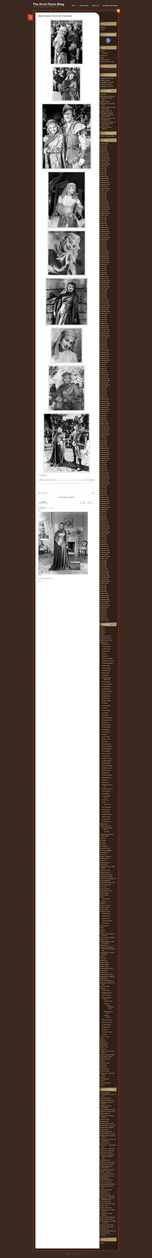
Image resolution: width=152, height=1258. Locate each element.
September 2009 (106, 556)
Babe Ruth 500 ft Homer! (108, 1100)
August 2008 (105, 583)
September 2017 (106, 360)
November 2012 (106, 479)
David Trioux (107, 693)
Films (48, 479)
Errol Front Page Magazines (109, 878)
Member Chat (105, 962)
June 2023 (104, 219)
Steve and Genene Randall (108, 1203)
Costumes (104, 854)
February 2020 (105, 301)
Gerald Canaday (108, 717)
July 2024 (104, 192)
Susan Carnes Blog (106, 1207)
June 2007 (104, 611)
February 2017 (105, 374)
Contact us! (104, 55)
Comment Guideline (107, 850)
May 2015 (104, 417)
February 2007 (105, 620)
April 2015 (104, 419)
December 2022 (106, 231)
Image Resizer (105, 945)
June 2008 (104, 587)
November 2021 (106, 258)
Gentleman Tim (105, 925)
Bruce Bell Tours (106, 1113)
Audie (105, 653)
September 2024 (106, 188)
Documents (104, 864)
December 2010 (106, 526)
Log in (103, 29)
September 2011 (106, 507)
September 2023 (106, 213)
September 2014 (106, 434)
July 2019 (104, 315)
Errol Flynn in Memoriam (108, 1150)
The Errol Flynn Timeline (108, 61)
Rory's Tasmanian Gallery (108, 1054)
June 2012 (104, 489)
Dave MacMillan (108, 691)
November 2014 (106, 430)
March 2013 (104, 470)
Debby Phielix (107, 696)
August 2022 (105, 239)
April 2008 (104, 591)
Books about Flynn (106, 826)
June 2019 (104, 317)
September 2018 (106, 336)
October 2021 (105, 260)
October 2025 (105, 162)
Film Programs (105, 893)
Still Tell (111, 78)
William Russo (107, 821)
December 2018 (106, 329)
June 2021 (104, 268)
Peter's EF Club (106, 1194)
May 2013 (104, 466)
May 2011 (104, 515)
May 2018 (104, 344)
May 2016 (104, 393)
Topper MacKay (108, 814)
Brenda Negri (107, 670)
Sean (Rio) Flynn (108, 920)
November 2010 (106, 528)
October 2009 (105, 554)
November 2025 (106, 160)
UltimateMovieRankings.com (109, 1231)
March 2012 (104, 495)
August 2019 (105, 313)
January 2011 (105, 524)
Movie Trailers (105, 966)
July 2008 (104, 585)
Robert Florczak (108, 775)
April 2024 (104, 199)
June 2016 (104, 391)
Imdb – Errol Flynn (106, 1172)
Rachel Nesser (107, 770)
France (107, 831)
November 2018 (106, 331)
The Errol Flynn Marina (107, 1219)
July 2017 (104, 364)
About (103, 51)
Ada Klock (106, 644)
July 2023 (104, 217)
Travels (103, 1077)
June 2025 (104, 170)
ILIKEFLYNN (107, 727)
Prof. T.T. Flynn (105, 1037)
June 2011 (104, 513)
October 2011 (105, 505)
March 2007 (104, 618)
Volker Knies (107, 819)
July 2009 (104, 560)
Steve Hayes (105, 1205)
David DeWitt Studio (107, 1131)
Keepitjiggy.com (106, 1178)
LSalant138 (106, 756)
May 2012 (104, 491)
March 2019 (104, 323)
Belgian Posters (108, 993)
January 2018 (105, 352)
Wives (103, 1081)
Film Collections (106, 888)
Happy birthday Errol (107, 111)
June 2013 (104, 464)
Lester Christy (107, 753)
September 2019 (106, 311)
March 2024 (104, 201)
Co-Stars (45, 479)
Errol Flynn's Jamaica (107, 876)
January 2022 (105, 254)
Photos (103, 988)
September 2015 (106, 409)
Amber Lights (107, 649)
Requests (104, 1049)
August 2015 (105, 411)
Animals (104, 632)
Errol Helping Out (106, 880)
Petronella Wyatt (108, 765)
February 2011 (105, 522)
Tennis (105, 1034)
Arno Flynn (106, 651)
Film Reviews (105, 895)
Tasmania (104, 1065)
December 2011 (105, 501)
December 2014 (106, 427)
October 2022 (105, 235)
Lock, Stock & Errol (107, 1182)
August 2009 (105, 558)
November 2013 (106, 454)
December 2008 (106, 575)
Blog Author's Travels (107, 640)
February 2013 (105, 473)
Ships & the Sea (106, 1059)
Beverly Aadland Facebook (108, 1109)
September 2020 (106, 287)
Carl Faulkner (107, 681)
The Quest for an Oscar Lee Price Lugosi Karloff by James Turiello (109, 123)
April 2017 (104, 370)
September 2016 (106, 385)
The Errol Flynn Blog (48, 4)
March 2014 (104, 446)
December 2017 (106, 354)
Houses (103, 929)
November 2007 (106, 601)
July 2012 (104, 487)
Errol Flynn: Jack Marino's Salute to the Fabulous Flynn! (108, 1156)
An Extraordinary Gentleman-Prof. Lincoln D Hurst (108, 1094)
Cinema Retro (105, 1121)
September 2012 (106, 483)
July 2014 (104, 438)
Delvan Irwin (107, 698)
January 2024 (105, 205)
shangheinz (42, 508)
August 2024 (105, 190)
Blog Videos (105, 824)
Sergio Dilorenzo (108, 788)
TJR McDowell (107, 807)
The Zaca (106, 800)
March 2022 (104, 250)
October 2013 (105, 456)
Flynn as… (104, 903)
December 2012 (106, 477)
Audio (103, 634)
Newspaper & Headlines (108, 974)
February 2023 (105, 227)
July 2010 (104, 536)
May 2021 (104, 270)
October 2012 (105, 481)
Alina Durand (107, 646)
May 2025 (104, 172)
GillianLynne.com (106, 1160)
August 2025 (105, 166)
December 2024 (106, 182)
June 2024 (104, 194)
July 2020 (104, 291)
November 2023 (106, 209)
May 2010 (104, 540)
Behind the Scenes (106, 638)
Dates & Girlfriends (106, 856)
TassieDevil (107, 793)
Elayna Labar (107, 710)
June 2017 (104, 366)
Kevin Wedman (107, 746)
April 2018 (104, 346)
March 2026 (104, 152)
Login (93, 492)
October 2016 (105, 383)
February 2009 (105, 571)
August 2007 (105, 607)
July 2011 (104, 511)
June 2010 (104, 538)
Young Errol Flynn (106, 1083)
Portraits (106, 1029)
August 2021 (105, 264)
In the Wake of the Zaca (108, 1176)
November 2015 (106, 405)
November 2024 (106, 184)
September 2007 (106, 605)
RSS (118, 11)
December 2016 (106, 378)
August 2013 (105, 460)
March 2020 (104, 299)
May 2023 (104, 221)
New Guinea (105, 972)
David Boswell (105, 1129)
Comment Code (105, 848)
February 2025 (105, 178)
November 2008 (106, 577)
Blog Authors (105, 642)
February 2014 (105, 448)
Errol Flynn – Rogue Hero (108, 1148)
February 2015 (105, 423)
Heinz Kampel (107, 724)
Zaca (103, 1085)
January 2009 (105, 573)
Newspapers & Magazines (108, 976)
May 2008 (104, 589)
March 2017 (104, 372)
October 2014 (105, 432)
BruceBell (106, 675)
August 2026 (105, 143)
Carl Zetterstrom (108, 684)
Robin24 (106, 780)
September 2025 (106, 164)
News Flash (107, 1027)
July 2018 (104, 340)
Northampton (105, 978)
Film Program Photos (107, 891)
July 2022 (104, 241)
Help (103, 57)
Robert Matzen (107, 777)
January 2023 (105, 229)
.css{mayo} (74, 1253)
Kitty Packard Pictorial (107, 1180)
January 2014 (105, 450)
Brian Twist (106, 673)
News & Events (105, 59)
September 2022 (106, 237)
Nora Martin (104, 1192)
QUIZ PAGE (105, 1043)
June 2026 (104, 145)
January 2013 (105, 475)
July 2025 (104, 168)
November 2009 (106, 552)
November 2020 (106, 282)
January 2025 (105, 180)
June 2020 (104, 293)
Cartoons (104, 840)
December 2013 (106, 452)
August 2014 (105, 436)
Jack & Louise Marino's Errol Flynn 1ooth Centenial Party (108, 949)
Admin (103, 630)
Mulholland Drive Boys (107, 968)
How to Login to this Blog (108, 937)
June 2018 (104, 342)
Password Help (105, 986)
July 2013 (104, 462)
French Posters (107, 1020)
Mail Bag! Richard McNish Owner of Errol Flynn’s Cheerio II (108, 98)
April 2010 (104, 542)
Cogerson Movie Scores (108, 1123)
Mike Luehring (105, 964)
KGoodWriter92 (107, 748)
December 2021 (106, 256)
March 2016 (104, 397)
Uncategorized (105, 1079)
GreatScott (106, 722)
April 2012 (104, 493)
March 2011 (104, 520)
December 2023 (106, 207)
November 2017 (106, 356)
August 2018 (105, 338)
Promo (103, 1039)
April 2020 (104, 297)
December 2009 (106, 550)
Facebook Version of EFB (108, 882)
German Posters (108, 1022)
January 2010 (105, 548)
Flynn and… (105, 901)
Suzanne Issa (107, 791)
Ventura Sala (107, 816)
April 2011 (104, 517)
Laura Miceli (107, 751)
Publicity (104, 1041)
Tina (105, 802)
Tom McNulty (107, 809)
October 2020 (105, 284)
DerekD (105, 703)
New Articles (105, 970)
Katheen (106, 741)
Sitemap (106, 53)
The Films (108, 804)
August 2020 (105, 289)
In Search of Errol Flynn (108, 1174)
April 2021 (104, 272)
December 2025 (106, 158)
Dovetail (106, 708)
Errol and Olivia (105, 1143)
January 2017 (105, 376)
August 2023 (105, 215)
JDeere (105, 734)
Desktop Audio (105, 858)
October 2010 (105, 530)
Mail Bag (104, 958)
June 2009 (104, 562)
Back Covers (109, 1001)
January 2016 (105, 401)
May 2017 (104, 368)
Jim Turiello (107, 736)
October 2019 (105, 309)
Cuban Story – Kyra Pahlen (108, 1125)
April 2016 (104, 395)
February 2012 (105, 497)
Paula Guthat (107, 763)
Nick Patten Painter (106, 1189)
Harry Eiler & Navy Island (108, 1162)
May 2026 (104, 147)
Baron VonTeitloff (108, 658)
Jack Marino (107, 732)
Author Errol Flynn (106, 636)
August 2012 (105, 485)
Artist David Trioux (106, 1098)
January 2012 (105, 499)
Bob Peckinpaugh (108, 663)
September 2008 (106, 581)
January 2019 (105, 327)
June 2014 (104, 440)
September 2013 (106, 458)
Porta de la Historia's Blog (108, 1196)
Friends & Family (106, 911)
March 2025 (104, 176)
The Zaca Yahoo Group (107, 1225)
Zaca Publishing (106, 1233)
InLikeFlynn (107, 729)
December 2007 (106, 599)
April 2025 (104, 174)
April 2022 (104, 248)
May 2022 (104, 246)
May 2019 (104, 319)
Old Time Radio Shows (107, 980)
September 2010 (106, 532)
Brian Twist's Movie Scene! (108, 1111)
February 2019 (105, 325)
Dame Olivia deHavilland (108, 1127)
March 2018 (104, 348)
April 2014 (104, 444)
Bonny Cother (107, 668)
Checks (103, 842)
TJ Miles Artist (105, 1229)
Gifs (103, 927)
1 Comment (91, 479)
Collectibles (104, 846)
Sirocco (103, 1061)
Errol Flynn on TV (106, 872)
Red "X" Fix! (105, 1047)
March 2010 (104, 544)
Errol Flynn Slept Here (107, 1152)
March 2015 (104, 421)
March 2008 (104, 593)
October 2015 (105, 407)
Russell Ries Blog (106, 1201)
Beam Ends (107, 990)
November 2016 (106, 380)
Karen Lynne (107, 739)
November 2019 (106, 307)
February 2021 (105, 276)
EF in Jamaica (107, 995)
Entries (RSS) (72, 1254)
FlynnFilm (106, 715)
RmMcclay (106, 772)
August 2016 (105, 387)
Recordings (104, 1045)
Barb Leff (106, 656)
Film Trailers (107, 899)
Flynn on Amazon (106, 905)
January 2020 (105, 303)
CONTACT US (105, 852)
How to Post (105, 939)
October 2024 (105, 186)
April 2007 (104, 616)
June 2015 (104, 415)
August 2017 (105, 362)
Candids (104, 838)
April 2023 (104, 223)
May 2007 (104, 614)
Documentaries (105, 862)
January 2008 (105, 597)
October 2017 (105, 358)
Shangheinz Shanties (107, 1057)
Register (104, 27)
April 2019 (104, 321)
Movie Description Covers (111, 1007)
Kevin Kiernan (107, 744)
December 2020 (106, 280)
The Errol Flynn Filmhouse (108, 1217)
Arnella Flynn (107, 913)
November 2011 (105, 503)
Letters (103, 956)
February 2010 (105, 546)
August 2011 (105, 509)
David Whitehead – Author (108, 1133)
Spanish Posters (108, 1032)
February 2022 (105, 252)
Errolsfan (106, 713)
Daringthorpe (107, 689)
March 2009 (104, 569)
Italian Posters (107, 1024)
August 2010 (105, 534)
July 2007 (104, 609)
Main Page (52, 479)
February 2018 (105, 350)
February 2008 (105, 595)
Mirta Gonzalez (107, 760)
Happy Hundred (105, 101)
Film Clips (104, 886)
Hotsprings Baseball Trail (108, 1170)
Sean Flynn (106, 923)
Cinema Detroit (105, 1119)
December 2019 (106, 305)
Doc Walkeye (107, 705)
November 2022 (106, 233)
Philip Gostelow (108, 768)
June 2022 (104, 244)
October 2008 (105, 579)
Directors (104, 860)
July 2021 (104, 266)
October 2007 (105, 603)
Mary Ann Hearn (108, 758)
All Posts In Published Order (107, 136)
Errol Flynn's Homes (107, 874)
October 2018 (105, 333)
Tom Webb (106, 812)
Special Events (105, 1063)
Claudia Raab (107, 686)
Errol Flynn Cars (106, 870)
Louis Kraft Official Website (108, 1184)
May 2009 (104, 564)
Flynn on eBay (105, 907)
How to (103, 932)
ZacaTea (104, 1235)
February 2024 (105, 203)
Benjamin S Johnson (109, 661)
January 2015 (105, 425)
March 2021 (104, 274)
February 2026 (105, 154)
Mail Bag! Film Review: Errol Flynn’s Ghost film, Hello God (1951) (108, 114)
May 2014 (104, 442)
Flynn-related (105, 909)
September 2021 (106, 262)
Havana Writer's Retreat (108, 1164)
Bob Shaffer (107, 665)
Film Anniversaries (106, 884)
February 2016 (105, 399)
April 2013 (104, 468)
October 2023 (105, 211)
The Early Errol (105, 1069)
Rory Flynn (106, 782)
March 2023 (104, 225)
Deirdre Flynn (107, 916)
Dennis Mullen (107, 701)
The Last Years (105, 1071)
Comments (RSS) (80, 1254)
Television (104, 1067)
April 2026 (104, 149)
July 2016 (104, 389)
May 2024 (104, 196)
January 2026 (105, 156)
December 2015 (106, 403)
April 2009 (104, 567)
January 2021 (105, 278)
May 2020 (104, 295)
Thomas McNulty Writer (108, 1227)
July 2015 (104, 413)
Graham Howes (107, 720)
